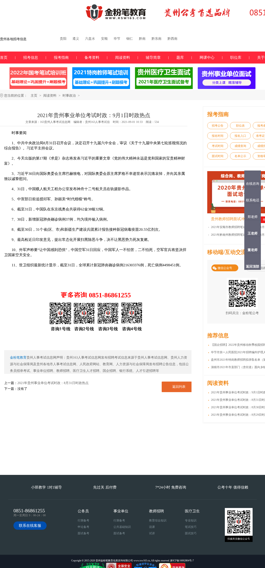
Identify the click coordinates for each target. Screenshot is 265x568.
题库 (180, 57)
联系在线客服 (30, 526)
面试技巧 (190, 533)
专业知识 (190, 520)
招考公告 (217, 125)
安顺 (104, 38)
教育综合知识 (157, 520)
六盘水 (90, 38)
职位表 (240, 125)
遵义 (75, 38)
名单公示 (240, 156)
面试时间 (217, 156)
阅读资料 (122, 57)
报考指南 (61, 57)
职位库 (235, 57)
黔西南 (172, 38)
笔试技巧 (190, 526)
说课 (152, 526)
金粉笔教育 (18, 357)
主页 (34, 95)
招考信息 (30, 57)
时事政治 (69, 95)
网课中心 (207, 57)
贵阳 (63, 38)
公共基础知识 (122, 526)
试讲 (152, 533)
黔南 (142, 38)
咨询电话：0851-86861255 (156, 463)
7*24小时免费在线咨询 (109, 463)
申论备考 (83, 526)
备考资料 (91, 57)
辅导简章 (153, 57)
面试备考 (83, 533)
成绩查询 (240, 146)
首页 (3, 57)
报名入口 (240, 135)
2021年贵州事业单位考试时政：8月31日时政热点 (53, 383)
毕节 (117, 38)
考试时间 (217, 146)
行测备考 (83, 520)
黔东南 (156, 38)
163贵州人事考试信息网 (55, 122)
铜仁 (129, 38)
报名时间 (217, 135)
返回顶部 (252, 266)
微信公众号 (225, 268)
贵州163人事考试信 (97, 122)
